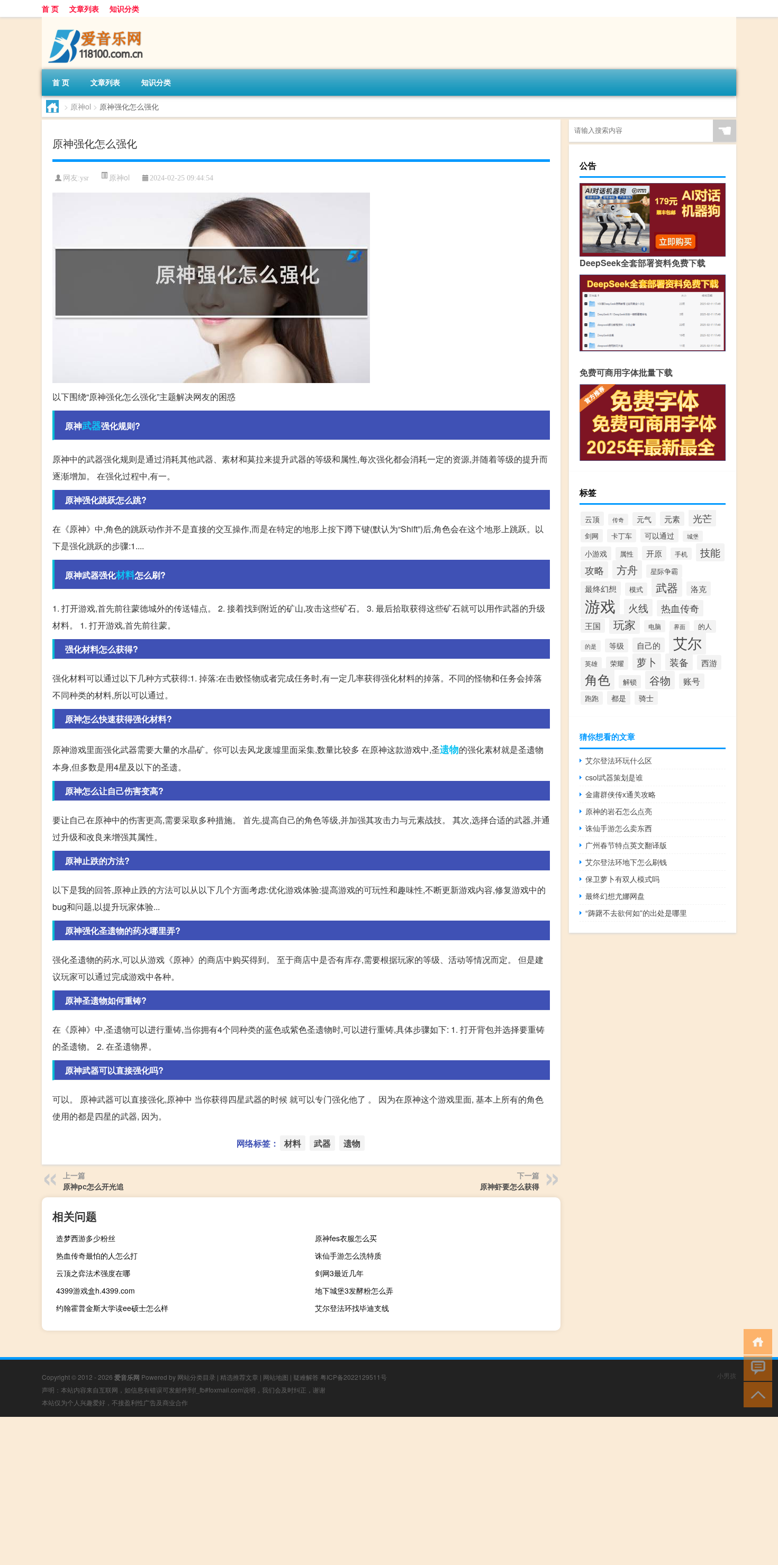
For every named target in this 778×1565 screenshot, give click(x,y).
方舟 (627, 569)
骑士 (646, 698)
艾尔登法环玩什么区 (618, 760)
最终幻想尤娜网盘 (615, 895)
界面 (679, 627)
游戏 (600, 605)
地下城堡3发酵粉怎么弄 (354, 1290)
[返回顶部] (755, 1394)
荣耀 (617, 663)
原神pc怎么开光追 (93, 1186)
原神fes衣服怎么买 (346, 1238)
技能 (710, 552)
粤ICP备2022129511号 (353, 1376)
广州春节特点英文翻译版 (626, 845)
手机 (681, 553)
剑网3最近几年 (339, 1273)
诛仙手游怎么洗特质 (348, 1255)
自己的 (649, 645)
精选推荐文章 (239, 1376)
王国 (593, 625)
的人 (705, 626)
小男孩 (726, 1375)
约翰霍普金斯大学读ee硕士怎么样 (112, 1308)
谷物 (660, 680)
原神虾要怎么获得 (509, 1186)
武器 (91, 425)
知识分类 (124, 8)
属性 (627, 554)
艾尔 (687, 642)
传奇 (618, 519)
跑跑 (592, 698)
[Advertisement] (317, 1491)
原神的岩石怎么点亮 (618, 811)
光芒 (702, 518)
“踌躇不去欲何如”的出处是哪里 (636, 912)
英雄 (591, 663)
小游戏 (596, 553)
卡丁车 (621, 536)
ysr (84, 178)
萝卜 (647, 662)
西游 (709, 662)
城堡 (693, 536)
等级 (616, 645)
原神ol (80, 106)
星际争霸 (664, 571)
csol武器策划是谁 (614, 777)
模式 (636, 589)
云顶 (592, 518)
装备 (679, 662)
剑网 (592, 536)
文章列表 (84, 8)
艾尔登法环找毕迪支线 (352, 1308)
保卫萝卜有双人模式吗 (622, 879)
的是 (590, 646)
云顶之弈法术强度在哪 (93, 1273)
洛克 (699, 588)
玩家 (624, 624)
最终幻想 (601, 588)
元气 (644, 519)
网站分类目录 (196, 1376)
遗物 (449, 749)
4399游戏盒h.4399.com (95, 1290)
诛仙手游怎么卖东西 (618, 828)
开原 (654, 553)
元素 (672, 518)
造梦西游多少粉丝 (85, 1238)
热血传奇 (680, 608)
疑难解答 (306, 1376)
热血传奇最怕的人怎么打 (97, 1255)
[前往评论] (755, 1367)
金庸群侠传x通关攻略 (620, 794)
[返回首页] (755, 1341)
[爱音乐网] (97, 20)
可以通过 (659, 535)
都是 (618, 698)
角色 (597, 679)
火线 (638, 607)
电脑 (654, 626)
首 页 (50, 8)
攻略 (594, 570)
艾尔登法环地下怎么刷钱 (626, 862)
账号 (691, 681)
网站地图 (275, 1376)
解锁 (630, 682)
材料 (125, 574)
